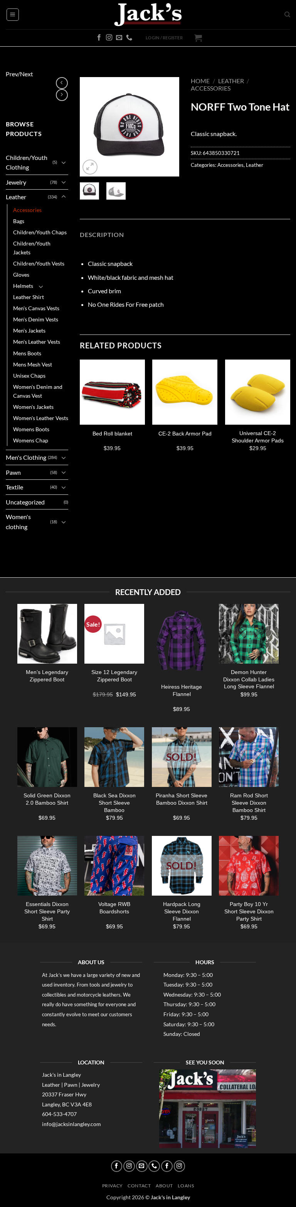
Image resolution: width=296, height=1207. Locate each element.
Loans (186, 1186)
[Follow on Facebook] (99, 37)
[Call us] (129, 37)
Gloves (21, 274)
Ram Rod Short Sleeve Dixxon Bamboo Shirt (249, 802)
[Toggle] (63, 162)
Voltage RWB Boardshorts (114, 907)
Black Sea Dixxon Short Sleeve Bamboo (114, 802)
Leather (16, 196)
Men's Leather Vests (36, 341)
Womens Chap (30, 440)
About (164, 1186)
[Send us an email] (119, 37)
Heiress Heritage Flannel (181, 690)
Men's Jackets (29, 330)
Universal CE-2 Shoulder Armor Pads (258, 437)
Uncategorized (25, 502)
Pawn (13, 472)
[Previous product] (62, 95)
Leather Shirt (28, 297)
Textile (14, 487)
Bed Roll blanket (112, 433)
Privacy (112, 1186)
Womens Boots (31, 429)
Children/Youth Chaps (40, 232)
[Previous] (91, 127)
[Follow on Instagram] (109, 37)
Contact (139, 1186)
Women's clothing (18, 521)
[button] (13, 14)
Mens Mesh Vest (32, 364)
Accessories (27, 210)
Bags (18, 221)
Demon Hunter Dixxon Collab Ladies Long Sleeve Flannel (248, 679)
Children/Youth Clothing (26, 162)
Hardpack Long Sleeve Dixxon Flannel (181, 911)
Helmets (23, 285)
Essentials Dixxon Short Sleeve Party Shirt (47, 911)
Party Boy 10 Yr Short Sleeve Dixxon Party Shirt (249, 911)
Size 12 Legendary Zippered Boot (114, 675)
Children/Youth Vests (38, 263)
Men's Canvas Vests (36, 308)
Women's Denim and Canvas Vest (37, 391)
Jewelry (16, 182)
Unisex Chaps (29, 375)
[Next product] (62, 83)
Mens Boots (27, 353)
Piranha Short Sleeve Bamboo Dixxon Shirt (181, 799)
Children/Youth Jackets (31, 248)
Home (200, 80)
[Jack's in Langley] (148, 15)
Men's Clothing (26, 457)
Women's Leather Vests (40, 418)
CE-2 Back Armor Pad (185, 433)
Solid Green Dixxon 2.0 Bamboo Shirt (47, 799)
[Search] (287, 14)
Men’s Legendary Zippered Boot (47, 675)
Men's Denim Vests (35, 319)
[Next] (168, 127)
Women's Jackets (33, 406)
